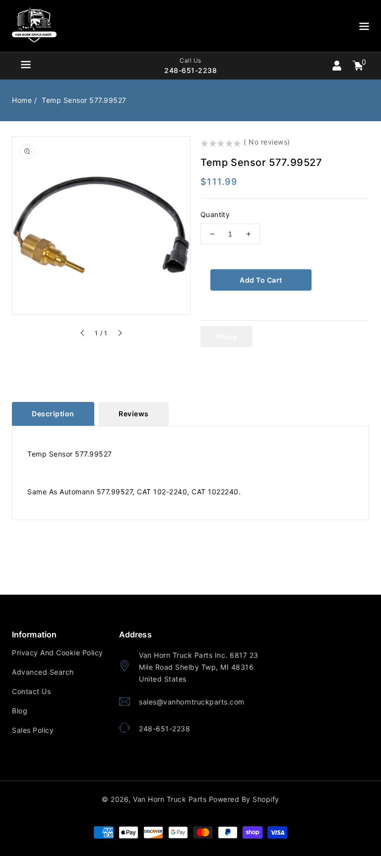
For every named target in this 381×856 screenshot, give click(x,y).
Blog (19, 710)
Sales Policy (33, 730)
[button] (364, 28)
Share (226, 336)
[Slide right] (119, 334)
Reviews (134, 413)
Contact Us (31, 691)
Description (53, 413)
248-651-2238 (164, 728)
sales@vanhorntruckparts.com (192, 702)
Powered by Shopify (244, 799)
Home (22, 100)
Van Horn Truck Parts (169, 799)
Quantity (215, 214)
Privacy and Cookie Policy (57, 652)
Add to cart (261, 280)
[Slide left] (82, 334)
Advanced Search (43, 672)
